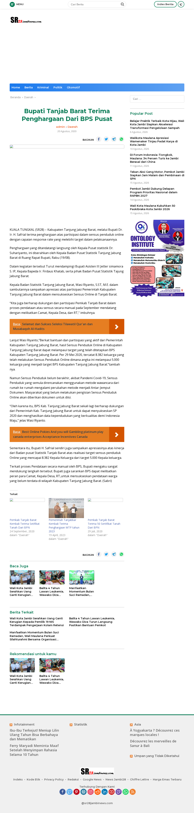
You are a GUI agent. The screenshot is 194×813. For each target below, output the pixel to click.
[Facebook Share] (99, 139)
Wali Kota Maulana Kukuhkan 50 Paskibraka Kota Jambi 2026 (152, 207)
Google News (92, 779)
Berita (28, 87)
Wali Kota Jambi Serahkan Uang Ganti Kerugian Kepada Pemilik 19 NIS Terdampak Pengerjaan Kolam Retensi (22, 591)
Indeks (18, 779)
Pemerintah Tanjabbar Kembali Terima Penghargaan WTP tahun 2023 (64, 525)
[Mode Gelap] (181, 4)
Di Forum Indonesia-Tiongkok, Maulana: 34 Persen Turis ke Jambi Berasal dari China (154, 158)
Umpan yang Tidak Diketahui (156, 756)
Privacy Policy (54, 779)
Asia (137, 724)
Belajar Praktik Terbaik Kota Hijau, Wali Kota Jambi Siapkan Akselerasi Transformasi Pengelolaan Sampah (157, 124)
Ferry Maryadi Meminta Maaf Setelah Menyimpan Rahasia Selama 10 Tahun (34, 750)
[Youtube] (112, 792)
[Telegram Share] (114, 139)
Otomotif (73, 87)
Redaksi (73, 779)
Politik (57, 87)
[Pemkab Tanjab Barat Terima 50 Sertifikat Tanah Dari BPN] (105, 508)
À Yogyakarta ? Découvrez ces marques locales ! (155, 732)
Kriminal (43, 87)
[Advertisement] (97, 55)
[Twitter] (69, 792)
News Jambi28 (116, 779)
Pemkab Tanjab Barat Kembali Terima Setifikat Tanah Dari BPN (25, 523)
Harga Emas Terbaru (167, 779)
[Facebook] (62, 792)
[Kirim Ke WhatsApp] (121, 139)
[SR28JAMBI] (26, 19)
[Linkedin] (105, 792)
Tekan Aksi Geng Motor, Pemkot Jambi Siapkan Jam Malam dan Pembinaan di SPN (157, 175)
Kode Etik (33, 779)
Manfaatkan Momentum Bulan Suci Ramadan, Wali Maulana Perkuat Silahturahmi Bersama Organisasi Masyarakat (81, 591)
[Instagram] (91, 792)
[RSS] (133, 792)
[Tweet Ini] (106, 139)
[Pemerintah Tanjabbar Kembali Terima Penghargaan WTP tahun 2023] (66, 508)
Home (16, 87)
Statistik (80, 724)
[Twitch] (119, 792)
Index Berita (165, 4)
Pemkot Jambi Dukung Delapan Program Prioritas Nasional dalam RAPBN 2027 (153, 192)
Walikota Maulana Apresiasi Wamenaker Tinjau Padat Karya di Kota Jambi (154, 141)
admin (60, 127)
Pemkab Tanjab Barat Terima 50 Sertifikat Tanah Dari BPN (104, 523)
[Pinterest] (77, 792)
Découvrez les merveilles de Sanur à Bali (153, 743)
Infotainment (24, 724)
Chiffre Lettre (139, 779)
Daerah (73, 127)
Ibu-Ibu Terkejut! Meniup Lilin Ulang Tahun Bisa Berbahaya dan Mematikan (34, 734)
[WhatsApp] (126, 792)
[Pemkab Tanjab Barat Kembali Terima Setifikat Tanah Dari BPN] (27, 508)
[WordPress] (84, 792)
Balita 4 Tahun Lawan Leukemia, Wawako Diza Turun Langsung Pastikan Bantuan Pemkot (51, 591)
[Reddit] (98, 792)
